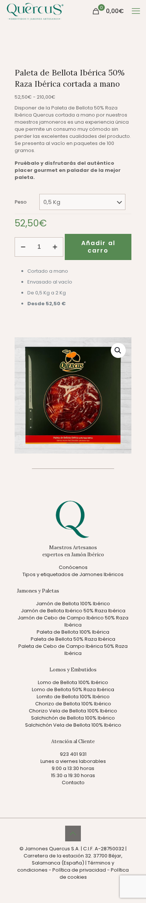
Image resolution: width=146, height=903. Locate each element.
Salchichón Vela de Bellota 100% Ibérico (73, 725)
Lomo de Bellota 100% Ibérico (73, 682)
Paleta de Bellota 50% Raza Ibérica (73, 639)
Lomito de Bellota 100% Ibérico (73, 696)
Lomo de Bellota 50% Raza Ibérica (73, 689)
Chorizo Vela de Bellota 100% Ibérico (73, 710)
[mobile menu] (136, 11)
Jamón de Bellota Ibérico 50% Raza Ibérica (73, 610)
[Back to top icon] (73, 833)
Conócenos (73, 567)
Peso (21, 201)
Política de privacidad (79, 869)
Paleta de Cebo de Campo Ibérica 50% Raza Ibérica (73, 650)
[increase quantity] (54, 247)
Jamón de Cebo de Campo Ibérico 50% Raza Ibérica (73, 621)
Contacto (73, 782)
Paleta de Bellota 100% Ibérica (73, 631)
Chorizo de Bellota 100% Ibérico (73, 703)
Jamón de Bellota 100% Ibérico (73, 603)
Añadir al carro (98, 247)
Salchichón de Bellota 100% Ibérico (73, 717)
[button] (118, 350)
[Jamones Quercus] (35, 11)
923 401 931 (73, 754)
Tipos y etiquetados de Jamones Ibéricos (73, 574)
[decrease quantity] (23, 247)
